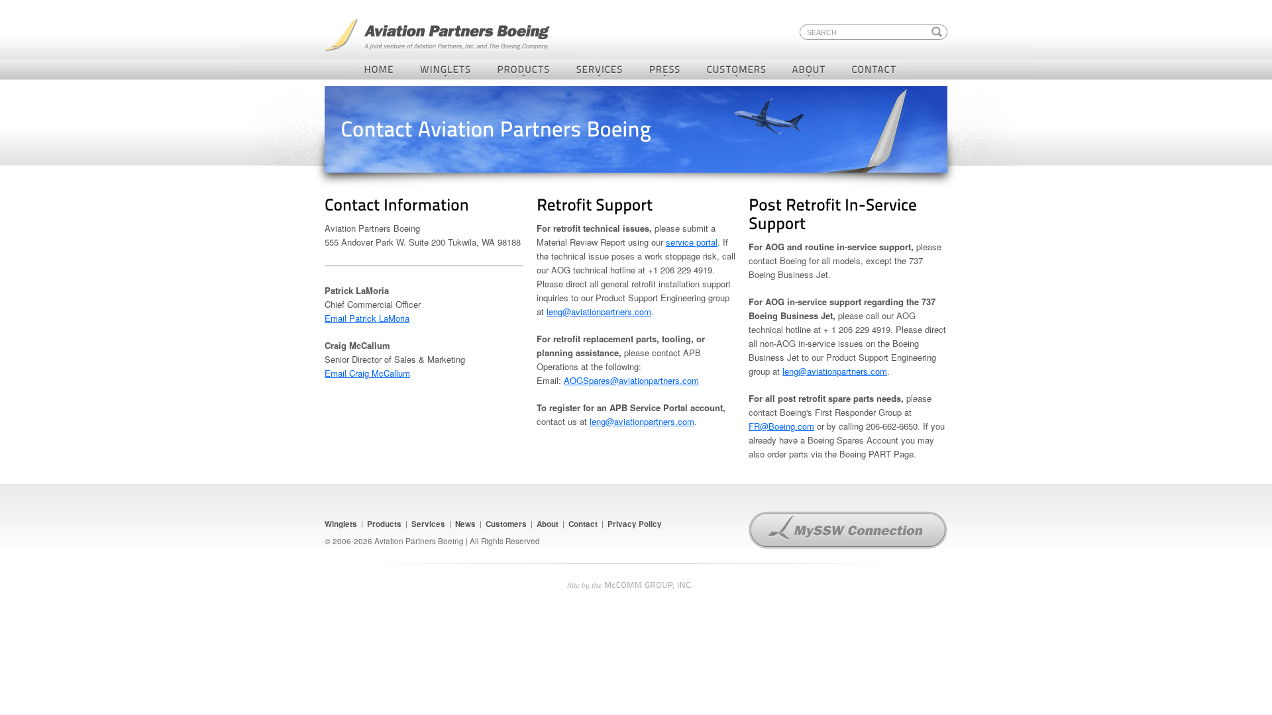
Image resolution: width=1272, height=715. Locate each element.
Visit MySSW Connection (848, 530)
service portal (691, 242)
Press (665, 69)
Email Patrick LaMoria (367, 318)
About (809, 69)
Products (523, 69)
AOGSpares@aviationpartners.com (631, 380)
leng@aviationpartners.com (599, 311)
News (465, 524)
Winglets (445, 69)
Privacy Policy (635, 524)
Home (377, 69)
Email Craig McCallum (367, 373)
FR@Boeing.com (781, 426)
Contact (875, 69)
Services (600, 69)
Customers (737, 69)
